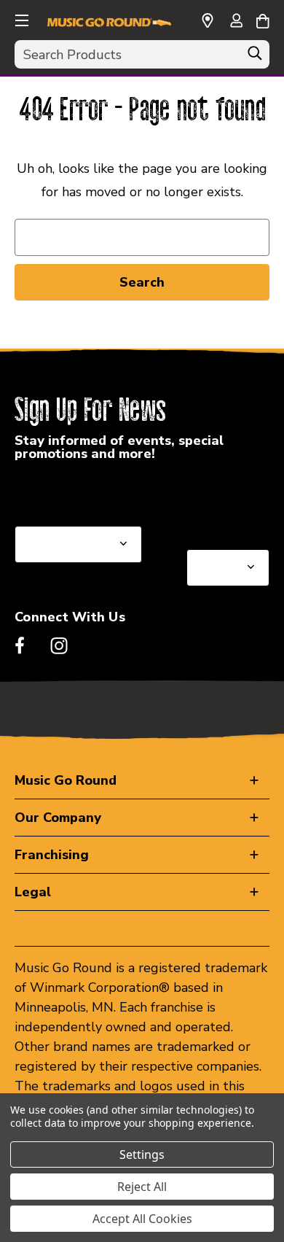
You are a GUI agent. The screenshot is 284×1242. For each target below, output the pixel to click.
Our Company (58, 817)
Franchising (52, 854)
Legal (33, 892)
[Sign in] (236, 22)
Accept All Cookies (142, 1219)
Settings (142, 1154)
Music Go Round (66, 780)
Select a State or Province (93, 491)
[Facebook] (19, 645)
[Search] (255, 56)
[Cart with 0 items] (262, 19)
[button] (20, 18)
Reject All (142, 1187)
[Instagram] (59, 645)
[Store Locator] (207, 21)
